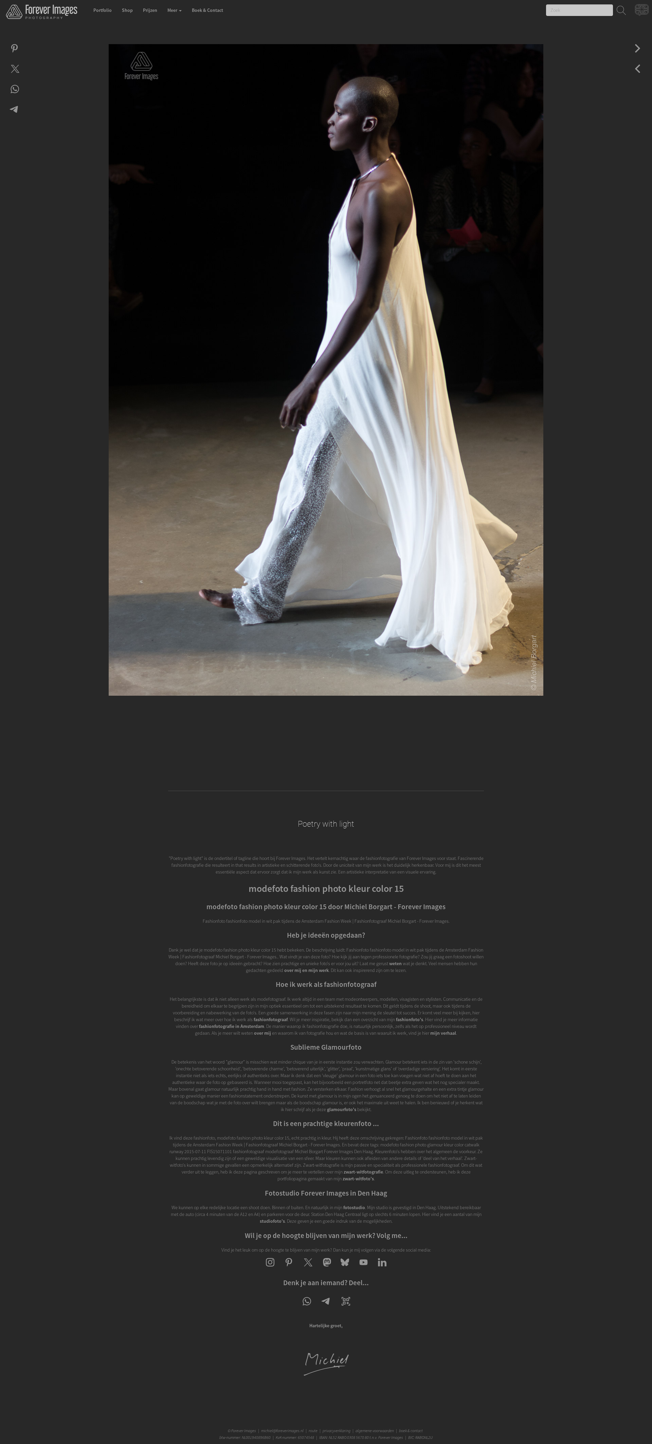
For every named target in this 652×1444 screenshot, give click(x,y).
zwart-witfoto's (358, 1179)
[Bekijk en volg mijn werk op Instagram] (270, 1268)
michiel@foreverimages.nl (282, 1430)
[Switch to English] (642, 11)
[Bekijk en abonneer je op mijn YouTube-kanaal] (363, 1268)
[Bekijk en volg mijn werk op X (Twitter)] (307, 1268)
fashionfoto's (409, 1019)
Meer (172, 10)
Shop (127, 10)
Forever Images (244, 1430)
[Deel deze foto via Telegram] (14, 115)
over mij (262, 1033)
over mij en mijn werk (306, 970)
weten (395, 963)
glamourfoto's (341, 1109)
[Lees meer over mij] (325, 1375)
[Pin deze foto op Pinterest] (14, 54)
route (313, 1430)
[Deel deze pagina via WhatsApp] (306, 1307)
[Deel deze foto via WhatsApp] (14, 95)
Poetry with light (326, 824)
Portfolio (102, 10)
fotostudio (354, 1207)
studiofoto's (272, 1221)
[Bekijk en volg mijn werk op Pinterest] (288, 1268)
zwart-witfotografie (363, 1172)
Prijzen (150, 10)
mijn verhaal (443, 1033)
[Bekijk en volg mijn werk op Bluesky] (345, 1268)
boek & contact (411, 1430)
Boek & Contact (207, 10)
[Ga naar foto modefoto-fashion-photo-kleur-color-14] (637, 54)
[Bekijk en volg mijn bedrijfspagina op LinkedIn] (382, 1268)
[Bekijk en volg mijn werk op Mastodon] (326, 1268)
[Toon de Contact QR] (346, 1307)
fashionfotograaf (271, 1019)
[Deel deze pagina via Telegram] (326, 1307)
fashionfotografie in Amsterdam (231, 1026)
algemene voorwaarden (374, 1430)
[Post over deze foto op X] (14, 75)
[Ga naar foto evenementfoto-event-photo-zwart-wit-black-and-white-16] (637, 75)
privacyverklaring (336, 1430)
